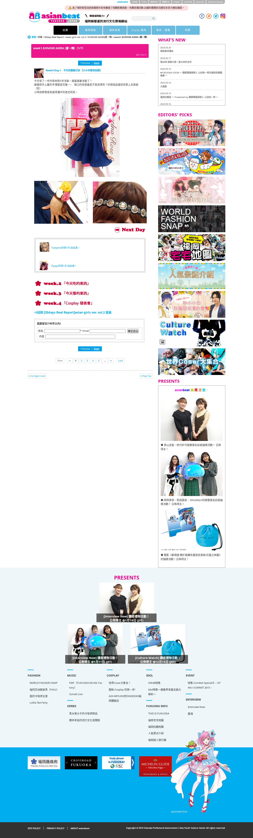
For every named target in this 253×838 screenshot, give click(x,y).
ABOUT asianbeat (80, 828)
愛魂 (190, 713)
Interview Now (196, 707)
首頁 (34, 37)
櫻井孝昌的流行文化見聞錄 (84, 720)
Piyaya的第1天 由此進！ (64, 266)
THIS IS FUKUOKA (158, 713)
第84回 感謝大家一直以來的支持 (176, 61)
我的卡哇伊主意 (39, 696)
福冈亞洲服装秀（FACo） (44, 689)
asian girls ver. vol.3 (76, 37)
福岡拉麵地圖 (156, 726)
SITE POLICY (34, 828)
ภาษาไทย (188, 2)
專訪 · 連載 (163, 30)
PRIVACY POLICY (55, 828)
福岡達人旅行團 (157, 740)
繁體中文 (165, 2)
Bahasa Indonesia (215, 2)
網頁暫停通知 (166, 51)
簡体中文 (154, 2)
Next (96, 63)
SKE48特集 (154, 683)
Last (120, 360)
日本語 (134, 2)
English (177, 2)
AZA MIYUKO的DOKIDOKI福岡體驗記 (125, 698)
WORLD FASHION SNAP (44, 683)
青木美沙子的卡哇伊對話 (83, 713)
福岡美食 (114, 30)
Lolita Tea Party (39, 702)
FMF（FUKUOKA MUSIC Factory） (85, 685)
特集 (188, 30)
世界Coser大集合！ (120, 683)
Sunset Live (76, 694)
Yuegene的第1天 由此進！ (65, 247)
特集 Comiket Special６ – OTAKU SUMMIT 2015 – (204, 685)
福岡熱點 (90, 30)
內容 (41, 336)
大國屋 (163, 86)
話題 (65, 30)
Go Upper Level (38, 376)
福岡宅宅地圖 (156, 720)
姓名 (40, 331)
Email (85, 331)
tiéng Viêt (200, 2)
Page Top (147, 376)
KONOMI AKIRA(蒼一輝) (100, 37)
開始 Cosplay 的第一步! (122, 689)
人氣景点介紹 (156, 733)
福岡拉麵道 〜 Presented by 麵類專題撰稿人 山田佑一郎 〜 (189, 97)
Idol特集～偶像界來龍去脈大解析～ (164, 692)
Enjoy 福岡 (139, 30)
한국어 (144, 2)
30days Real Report (54, 37)
